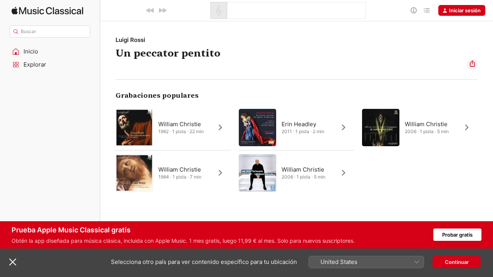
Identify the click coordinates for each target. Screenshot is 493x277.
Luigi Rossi (130, 39)
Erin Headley (299, 124)
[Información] (413, 10)
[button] (50, 51)
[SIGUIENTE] (162, 10)
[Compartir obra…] (472, 64)
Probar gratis (457, 235)
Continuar (457, 262)
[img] (47, 10)
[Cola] (427, 10)
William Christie (179, 124)
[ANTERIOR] (150, 10)
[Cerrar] (12, 262)
